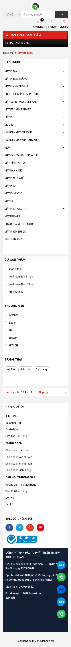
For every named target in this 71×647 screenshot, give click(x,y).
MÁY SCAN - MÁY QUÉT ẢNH (21, 101)
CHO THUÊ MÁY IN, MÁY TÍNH (21, 94)
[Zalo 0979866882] (61, 564)
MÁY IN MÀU (12, 71)
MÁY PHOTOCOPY (15, 208)
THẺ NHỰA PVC (13, 239)
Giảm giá (25, 369)
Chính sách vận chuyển (18, 457)
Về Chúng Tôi (13, 422)
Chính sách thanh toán (18, 463)
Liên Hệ (9, 497)
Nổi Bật (11, 369)
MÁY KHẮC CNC (13, 193)
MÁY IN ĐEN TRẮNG (16, 78)
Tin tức (9, 504)
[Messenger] (61, 589)
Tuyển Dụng (12, 429)
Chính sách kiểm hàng (18, 470)
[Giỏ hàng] (38, 21)
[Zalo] (61, 601)
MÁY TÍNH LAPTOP (15, 162)
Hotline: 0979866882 (17, 43)
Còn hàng (41, 369)
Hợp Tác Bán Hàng (16, 436)
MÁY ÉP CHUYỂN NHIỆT (18, 109)
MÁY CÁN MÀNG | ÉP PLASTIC (21, 155)
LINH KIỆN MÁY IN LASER (18, 132)
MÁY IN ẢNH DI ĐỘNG (16, 86)
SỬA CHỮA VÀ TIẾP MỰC (19, 224)
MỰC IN (9, 124)
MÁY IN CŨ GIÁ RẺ (14, 178)
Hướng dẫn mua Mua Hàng (20, 484)
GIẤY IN (9, 117)
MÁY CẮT (10, 201)
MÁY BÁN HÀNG (13, 170)
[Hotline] (61, 613)
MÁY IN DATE (12, 216)
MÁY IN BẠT (11, 185)
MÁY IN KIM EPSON (15, 231)
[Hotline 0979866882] (61, 577)
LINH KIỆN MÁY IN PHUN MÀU (21, 140)
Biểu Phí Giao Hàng (16, 491)
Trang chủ (8, 53)
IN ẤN (8, 147)
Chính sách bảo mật (17, 450)
